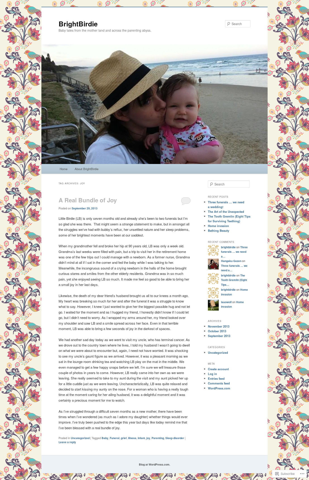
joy (148, 438)
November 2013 (218, 326)
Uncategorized (80, 438)
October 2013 (217, 331)
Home (63, 169)
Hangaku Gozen (231, 261)
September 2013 (219, 336)
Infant (141, 438)
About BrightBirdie (86, 169)
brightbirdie (228, 247)
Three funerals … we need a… (234, 251)
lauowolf (226, 302)
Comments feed (219, 383)
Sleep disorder (174, 438)
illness (132, 438)
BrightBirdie (78, 23)
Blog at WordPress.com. (154, 464)
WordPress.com (219, 388)
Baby (105, 438)
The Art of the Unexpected (226, 211)
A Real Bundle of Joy (88, 200)
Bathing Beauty (218, 230)
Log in (212, 374)
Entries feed (216, 378)
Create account (218, 369)
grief (124, 438)
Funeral (114, 438)
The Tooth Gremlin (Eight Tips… (234, 280)
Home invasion (218, 226)
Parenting (158, 438)
